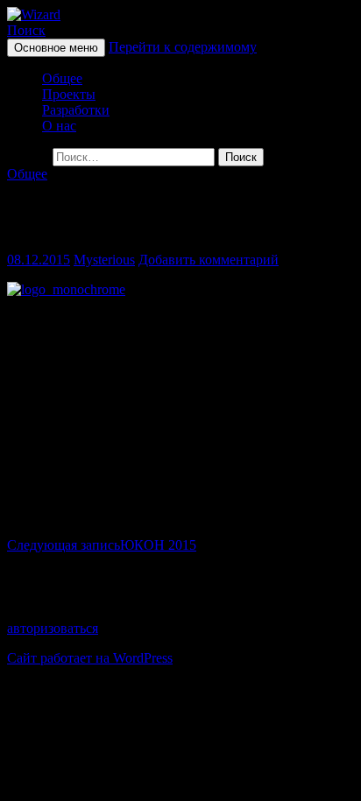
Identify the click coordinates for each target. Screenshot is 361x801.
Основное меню (56, 47)
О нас (59, 125)
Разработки (76, 109)
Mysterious (104, 259)
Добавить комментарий (208, 259)
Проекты (69, 94)
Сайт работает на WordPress (90, 657)
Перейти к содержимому (183, 46)
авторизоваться (52, 628)
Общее (62, 78)
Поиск (26, 30)
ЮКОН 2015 (101, 545)
